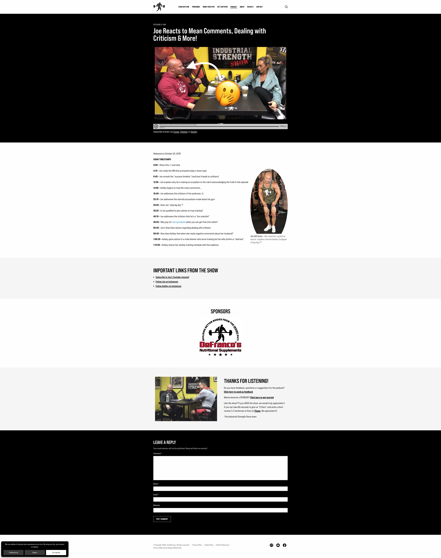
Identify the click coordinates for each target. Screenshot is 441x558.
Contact (259, 7)
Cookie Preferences (222, 545)
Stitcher (184, 131)
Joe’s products (179, 222)
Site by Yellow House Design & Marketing (167, 548)
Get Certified (222, 7)
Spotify (194, 131)
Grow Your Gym (209, 7)
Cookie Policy (208, 545)
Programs (196, 7)
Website (156, 505)
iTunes (176, 131)
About (242, 7)
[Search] (286, 6)
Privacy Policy (197, 545)
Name (156, 484)
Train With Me (183, 7)
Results (250, 7)
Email (156, 494)
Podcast (233, 7)
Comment (157, 453)
